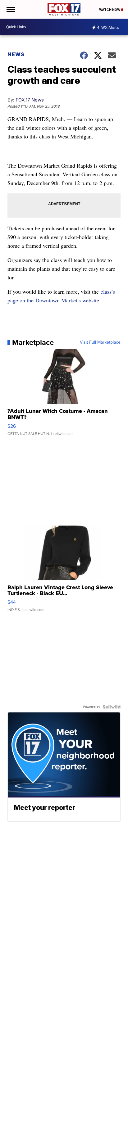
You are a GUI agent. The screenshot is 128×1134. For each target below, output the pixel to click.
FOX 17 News (30, 100)
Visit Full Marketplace (100, 342)
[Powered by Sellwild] (112, 707)
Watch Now (110, 9)
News (16, 54)
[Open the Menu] (10, 9)
